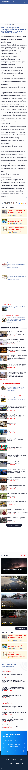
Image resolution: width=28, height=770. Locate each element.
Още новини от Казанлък (13, 525)
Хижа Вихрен (15, 768)
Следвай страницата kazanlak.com (14, 745)
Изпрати (24, 555)
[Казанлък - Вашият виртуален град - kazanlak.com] (8, 2)
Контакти (20, 759)
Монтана (11, 768)
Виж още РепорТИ (21, 628)
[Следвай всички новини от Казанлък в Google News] (13, 202)
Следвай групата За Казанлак (13, 751)
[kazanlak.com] (19, 763)
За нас (7, 759)
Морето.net (7, 768)
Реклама (13, 759)
